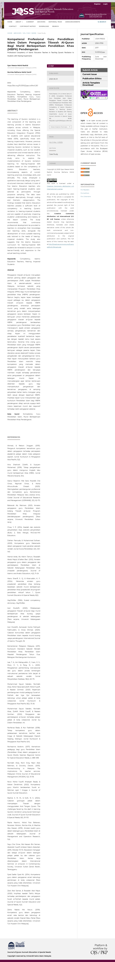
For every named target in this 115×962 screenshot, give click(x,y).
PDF (52, 66)
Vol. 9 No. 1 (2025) (29, 33)
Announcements (72, 22)
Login (105, 4)
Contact (13, 26)
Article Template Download (91, 84)
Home (9, 22)
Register (97, 4)
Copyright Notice (28, 26)
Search (55, 26)
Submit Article (90, 70)
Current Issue (90, 74)
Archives (41, 22)
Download (44, 26)
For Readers (85, 190)
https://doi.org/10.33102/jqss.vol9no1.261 (22, 86)
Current (30, 22)
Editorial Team (55, 22)
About (19, 22)
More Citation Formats (59, 127)
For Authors (85, 193)
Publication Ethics (92, 78)
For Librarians (86, 196)
